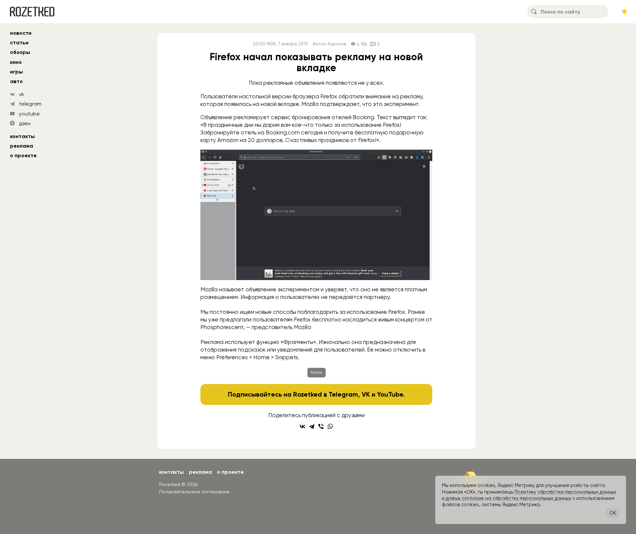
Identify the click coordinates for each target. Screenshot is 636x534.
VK (366, 394)
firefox (316, 372)
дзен (24, 123)
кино (16, 62)
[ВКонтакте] (302, 426)
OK (613, 512)
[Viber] (321, 426)
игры (16, 72)
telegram (30, 104)
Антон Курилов (329, 43)
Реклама (21, 146)
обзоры (20, 52)
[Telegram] (312, 426)
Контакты (22, 136)
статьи (19, 42)
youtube (29, 114)
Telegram (343, 394)
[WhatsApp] (330, 426)
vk (21, 94)
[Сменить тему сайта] (624, 11)
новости (20, 33)
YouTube (390, 394)
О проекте (23, 155)
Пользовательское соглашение (194, 491)
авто (16, 81)
